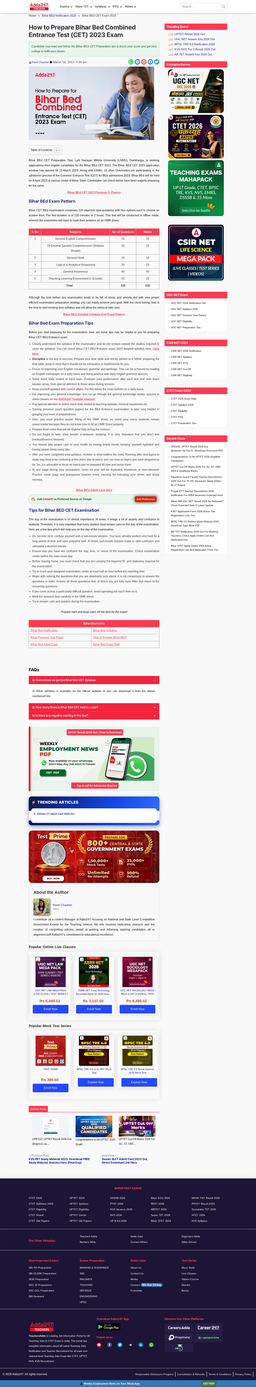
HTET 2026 (198, 1215)
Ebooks (186, 1285)
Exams (64, 6)
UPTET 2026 (76, 1198)
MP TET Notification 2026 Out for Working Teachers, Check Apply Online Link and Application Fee (194, 535)
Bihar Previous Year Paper (47, 637)
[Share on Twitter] (156, 61)
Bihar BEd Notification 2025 (59, 15)
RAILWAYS (86, 1279)
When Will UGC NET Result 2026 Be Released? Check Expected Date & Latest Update (197, 503)
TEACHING (86, 1285)
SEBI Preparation (39, 1279)
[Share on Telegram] (137, 61)
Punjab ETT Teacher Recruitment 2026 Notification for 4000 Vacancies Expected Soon (197, 493)
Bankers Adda (88, 1242)
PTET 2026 (116, 1203)
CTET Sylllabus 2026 (41, 1203)
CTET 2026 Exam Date (183, 398)
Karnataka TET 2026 (204, 1209)
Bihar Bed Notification (44, 630)
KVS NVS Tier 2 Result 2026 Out (194, 49)
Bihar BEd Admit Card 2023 (94, 490)
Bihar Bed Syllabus (105, 630)
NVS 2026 (116, 1215)
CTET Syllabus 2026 (182, 404)
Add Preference (146, 499)
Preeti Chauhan (40, 62)
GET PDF (209, 1383)
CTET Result (36, 1215)
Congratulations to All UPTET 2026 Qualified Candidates (195, 458)
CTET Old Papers (39, 1220)
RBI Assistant (36, 1296)
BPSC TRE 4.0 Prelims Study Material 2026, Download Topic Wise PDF (195, 523)
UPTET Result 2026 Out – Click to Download (94, 732)
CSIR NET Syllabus (181, 357)
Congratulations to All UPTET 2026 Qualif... (95, 1142)
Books (185, 1290)
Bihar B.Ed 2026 (160, 1198)
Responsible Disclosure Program (154, 1374)
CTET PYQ (177, 417)
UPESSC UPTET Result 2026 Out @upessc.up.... (51, 1141)
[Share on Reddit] (143, 61)
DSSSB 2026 (117, 1198)
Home (32, 15)
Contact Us (137, 1273)
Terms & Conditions (220, 1374)
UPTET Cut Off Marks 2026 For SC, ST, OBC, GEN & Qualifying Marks (196, 468)
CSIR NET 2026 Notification (186, 350)
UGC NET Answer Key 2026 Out (194, 39)
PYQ (116, 6)
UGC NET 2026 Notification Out (188, 303)
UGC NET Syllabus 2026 (184, 309)
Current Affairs (139, 1242)
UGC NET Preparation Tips (186, 327)
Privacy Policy (243, 1374)
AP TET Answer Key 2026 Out (193, 54)
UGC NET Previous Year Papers (188, 315)
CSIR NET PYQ (179, 363)
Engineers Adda (191, 1236)
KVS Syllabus (199, 1220)
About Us (136, 1267)
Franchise (136, 1290)
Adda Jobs (137, 1236)
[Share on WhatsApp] (131, 61)
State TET (82, 6)
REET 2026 (157, 1203)
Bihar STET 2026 (161, 1220)
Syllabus (100, 6)
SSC (82, 1273)
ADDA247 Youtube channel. (76, 399)
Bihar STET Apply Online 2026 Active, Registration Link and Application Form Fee (194, 547)
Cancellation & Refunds (191, 1374)
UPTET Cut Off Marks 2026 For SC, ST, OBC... (137, 1141)
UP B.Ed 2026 (118, 1220)
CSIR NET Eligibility (181, 375)
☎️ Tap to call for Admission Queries (95, 785)
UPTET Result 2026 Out (189, 34)
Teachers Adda (88, 1236)
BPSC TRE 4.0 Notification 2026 (194, 44)
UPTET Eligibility (79, 1209)
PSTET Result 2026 (203, 1203)
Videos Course (190, 1279)
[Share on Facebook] (150, 61)
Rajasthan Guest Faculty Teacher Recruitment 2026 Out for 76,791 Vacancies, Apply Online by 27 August (196, 481)
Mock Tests (188, 1267)
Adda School (189, 1242)
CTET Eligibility (179, 411)
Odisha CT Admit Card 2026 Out (56, 813)
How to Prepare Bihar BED (109, 637)
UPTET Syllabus (78, 1203)
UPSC (83, 1302)
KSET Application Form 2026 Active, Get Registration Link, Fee (193, 513)
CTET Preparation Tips (183, 423)
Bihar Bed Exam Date (106, 644)
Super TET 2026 (160, 1215)
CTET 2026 (35, 1198)
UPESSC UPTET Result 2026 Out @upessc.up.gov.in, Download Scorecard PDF (197, 448)
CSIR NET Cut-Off (181, 369)
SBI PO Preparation (40, 1267)
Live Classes (189, 1273)
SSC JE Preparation (40, 1285)
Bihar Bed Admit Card (44, 644)
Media (134, 1279)
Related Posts (38, 1108)
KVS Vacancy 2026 (121, 1209)
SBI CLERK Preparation (42, 1273)
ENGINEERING (89, 1296)
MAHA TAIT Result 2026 (206, 1198)
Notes (129, 6)
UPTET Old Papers (80, 1220)
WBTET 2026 (158, 1209)
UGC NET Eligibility (181, 321)
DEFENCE (86, 1290)
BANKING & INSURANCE (94, 1267)
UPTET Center (78, 1215)
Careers (146, 1284)
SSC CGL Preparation (41, 1290)
